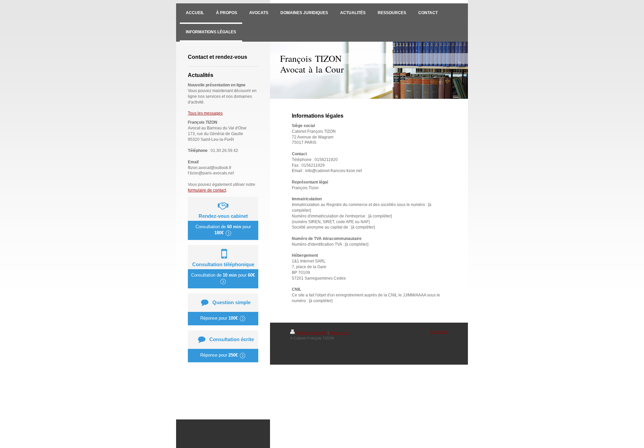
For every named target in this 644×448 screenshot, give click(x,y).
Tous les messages (205, 113)
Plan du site (339, 333)
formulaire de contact (207, 190)
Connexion (439, 332)
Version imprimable (311, 333)
